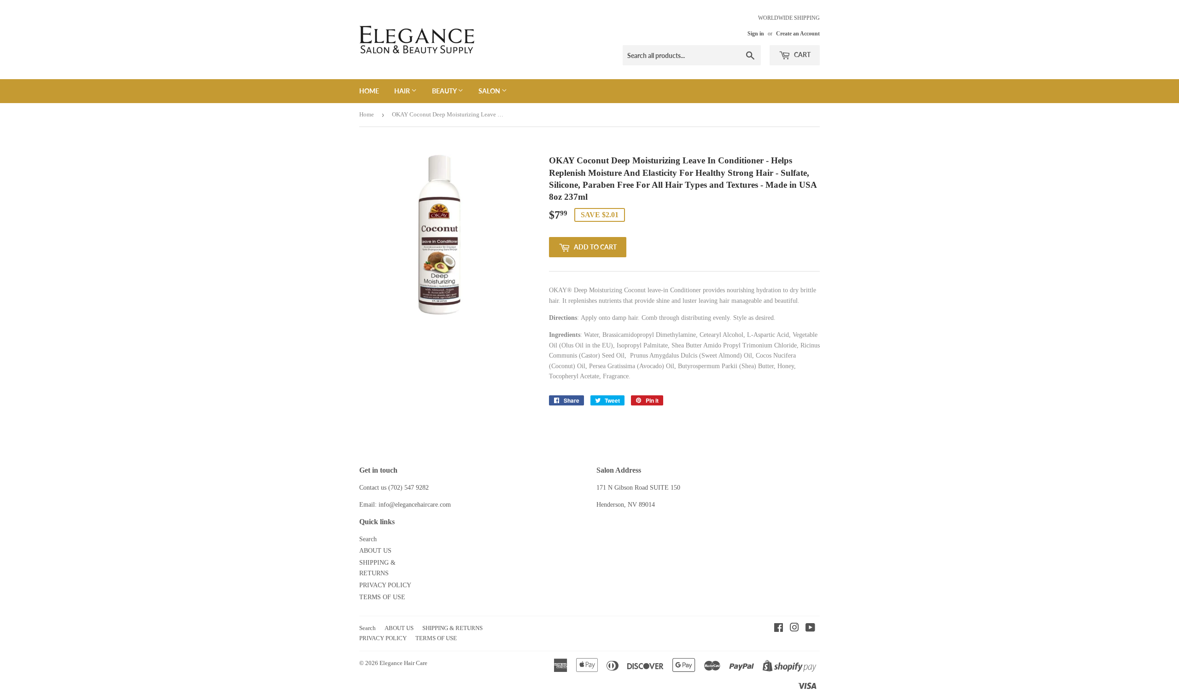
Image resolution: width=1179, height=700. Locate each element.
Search (368, 539)
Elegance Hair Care (403, 663)
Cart (802, 54)
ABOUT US (375, 550)
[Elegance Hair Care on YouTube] (810, 628)
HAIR (402, 91)
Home (369, 91)
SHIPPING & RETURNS (452, 628)
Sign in (755, 33)
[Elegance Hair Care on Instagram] (794, 628)
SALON (490, 91)
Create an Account (798, 33)
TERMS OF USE (382, 597)
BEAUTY (445, 91)
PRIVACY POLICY (385, 585)
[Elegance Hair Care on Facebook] (778, 628)
